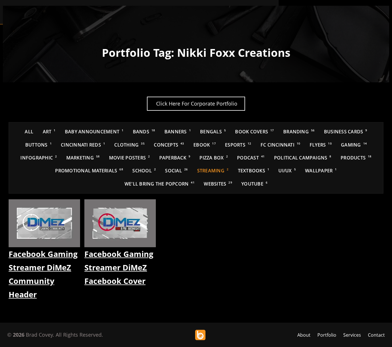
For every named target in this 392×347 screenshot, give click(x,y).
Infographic (38, 158)
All (29, 131)
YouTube (254, 184)
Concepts (169, 145)
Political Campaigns (302, 158)
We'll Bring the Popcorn (160, 184)
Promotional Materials (89, 170)
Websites (218, 184)
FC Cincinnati (280, 145)
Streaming (212, 170)
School (144, 170)
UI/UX (287, 170)
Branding (299, 131)
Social (176, 170)
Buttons (38, 145)
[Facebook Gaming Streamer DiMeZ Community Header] (44, 223)
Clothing (129, 145)
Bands (144, 131)
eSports (238, 145)
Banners (177, 131)
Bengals (213, 131)
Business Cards (345, 131)
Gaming (354, 145)
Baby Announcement (94, 131)
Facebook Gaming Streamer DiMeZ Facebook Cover (118, 267)
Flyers (321, 145)
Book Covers (254, 131)
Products (356, 158)
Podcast (251, 158)
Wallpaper (321, 170)
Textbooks (253, 170)
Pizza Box (213, 158)
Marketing (83, 158)
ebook (204, 145)
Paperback (174, 158)
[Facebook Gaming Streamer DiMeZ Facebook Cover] (120, 223)
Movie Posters (129, 158)
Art (49, 131)
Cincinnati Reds (83, 145)
